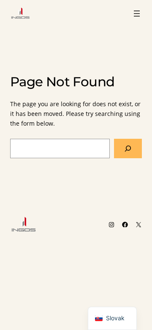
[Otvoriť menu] (137, 13)
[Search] (128, 149)
